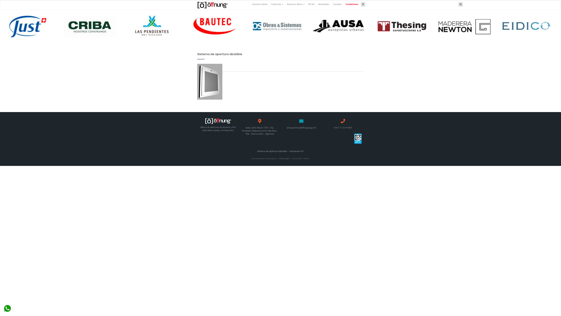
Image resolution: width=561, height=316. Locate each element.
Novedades (323, 4)
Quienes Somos (259, 4)
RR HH (311, 4)
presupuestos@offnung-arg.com (301, 127)
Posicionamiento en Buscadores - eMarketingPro (270, 158)
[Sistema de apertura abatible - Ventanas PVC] (212, 5)
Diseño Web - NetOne (301, 158)
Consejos (337, 4)
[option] (28, 26)
